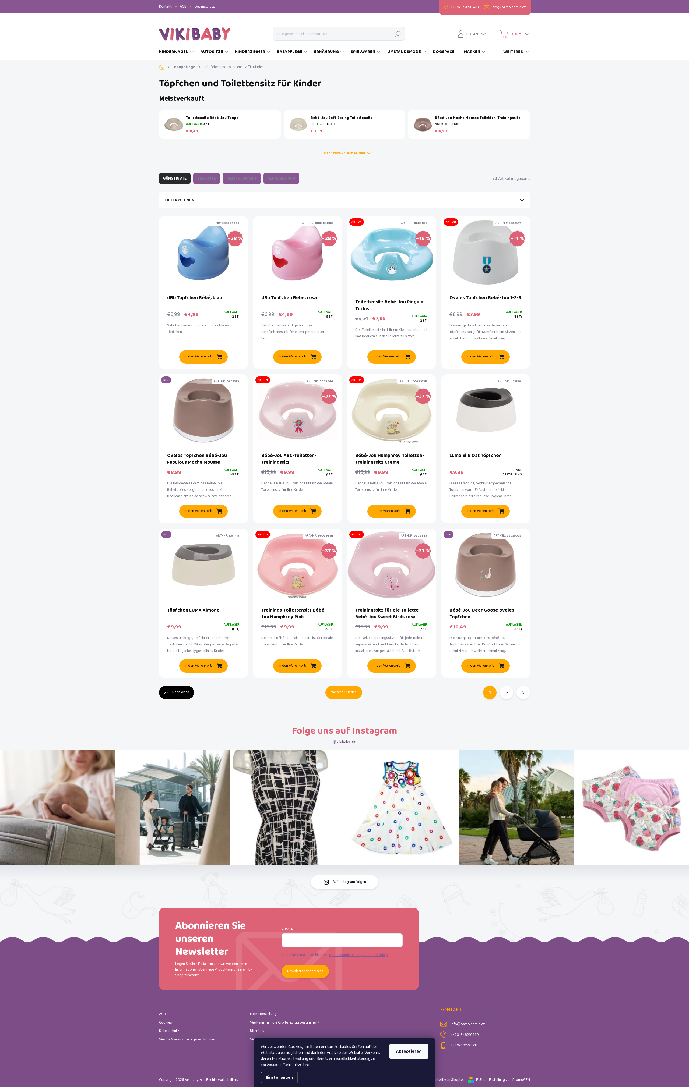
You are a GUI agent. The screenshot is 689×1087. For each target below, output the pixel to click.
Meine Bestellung (263, 1014)
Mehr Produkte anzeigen (344, 153)
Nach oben (180, 692)
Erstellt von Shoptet (448, 1080)
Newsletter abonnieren (305, 971)
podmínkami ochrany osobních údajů (358, 955)
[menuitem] (177, 52)
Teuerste (206, 178)
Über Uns (257, 1031)
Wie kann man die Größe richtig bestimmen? (284, 1022)
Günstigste (175, 178)
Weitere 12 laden (344, 692)
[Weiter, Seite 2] (506, 692)
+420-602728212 (464, 1045)
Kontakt (165, 6)
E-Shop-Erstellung (490, 1080)
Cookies (165, 1022)
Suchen (397, 33)
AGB (183, 6)
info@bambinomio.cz (468, 1024)
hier (306, 1064)
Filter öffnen (179, 200)
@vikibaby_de (344, 741)
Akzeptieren (408, 1051)
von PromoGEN (518, 1080)
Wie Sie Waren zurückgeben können (187, 1039)
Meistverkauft (242, 178)
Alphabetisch (281, 178)
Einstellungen (279, 1077)
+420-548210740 (465, 1035)
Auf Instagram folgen (349, 882)
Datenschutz (205, 6)
